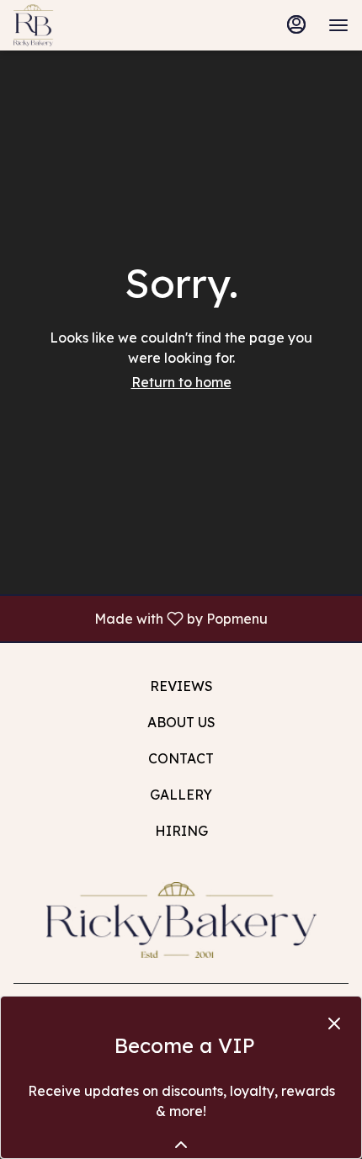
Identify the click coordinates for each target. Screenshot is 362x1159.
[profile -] (296, 24)
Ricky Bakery (181, 920)
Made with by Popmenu (140, 618)
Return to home (181, 382)
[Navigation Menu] (338, 25)
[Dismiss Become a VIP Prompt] (334, 1023)
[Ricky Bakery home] (89, 25)
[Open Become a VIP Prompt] (181, 1145)
